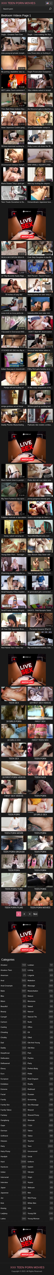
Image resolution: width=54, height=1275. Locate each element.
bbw (13, 996)
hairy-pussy (13, 1151)
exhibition (13, 1084)
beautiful (13, 1006)
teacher (40, 1141)
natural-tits (40, 1017)
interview (13, 1182)
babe (13, 991)
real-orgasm (40, 1079)
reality (40, 1084)
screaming (40, 1100)
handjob (13, 1156)
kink (13, 1203)
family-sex (13, 1105)
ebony (13, 1068)
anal (13, 980)
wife (40, 1208)
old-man (40, 1048)
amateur (13, 965)
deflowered (13, 1063)
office (40, 1027)
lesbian (40, 965)
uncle (40, 1156)
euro (13, 1074)
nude (40, 1022)
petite (40, 1074)
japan (13, 1188)
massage (40, 986)
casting (13, 1027)
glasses (13, 1141)
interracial (13, 1177)
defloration (13, 1058)
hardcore (13, 1167)
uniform (40, 1162)
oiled (40, 1037)
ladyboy (13, 1213)
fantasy (13, 1115)
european (13, 1079)
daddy (13, 1048)
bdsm (13, 1001)
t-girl (40, 1125)
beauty (13, 1012)
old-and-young (40, 1043)
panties (40, 1058)
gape (13, 1125)
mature (40, 996)
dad (13, 1043)
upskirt (40, 1167)
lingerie (40, 975)
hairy (13, 1146)
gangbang (13, 1120)
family (13, 1100)
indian (13, 1172)
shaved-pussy (40, 1115)
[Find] (50, 8)
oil (40, 1032)
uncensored (40, 1151)
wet (40, 1193)
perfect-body (40, 1068)
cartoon (13, 1022)
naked (40, 1006)
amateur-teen (13, 970)
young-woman (40, 1219)
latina (13, 1219)
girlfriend (13, 1136)
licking (40, 970)
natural (40, 1012)
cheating (13, 1032)
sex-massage (40, 1105)
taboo (40, 1131)
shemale (40, 1120)
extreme (13, 1089)
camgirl (13, 1017)
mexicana (40, 1001)
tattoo (40, 1136)
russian (40, 1094)
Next (35, 914)
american (13, 975)
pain (40, 1053)
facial (13, 1094)
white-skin (40, 1203)
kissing (13, 1208)
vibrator (40, 1172)
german (13, 1131)
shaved (40, 1110)
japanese (13, 1193)
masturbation (40, 991)
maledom (40, 980)
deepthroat (13, 1053)
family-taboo (13, 1110)
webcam (40, 1188)
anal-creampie (13, 986)
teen (40, 1146)
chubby (13, 1037)
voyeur (40, 1182)
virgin (40, 1177)
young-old (40, 1213)
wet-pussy (40, 1198)
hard (13, 1162)
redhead (40, 1089)
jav (13, 1198)
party (40, 1063)
